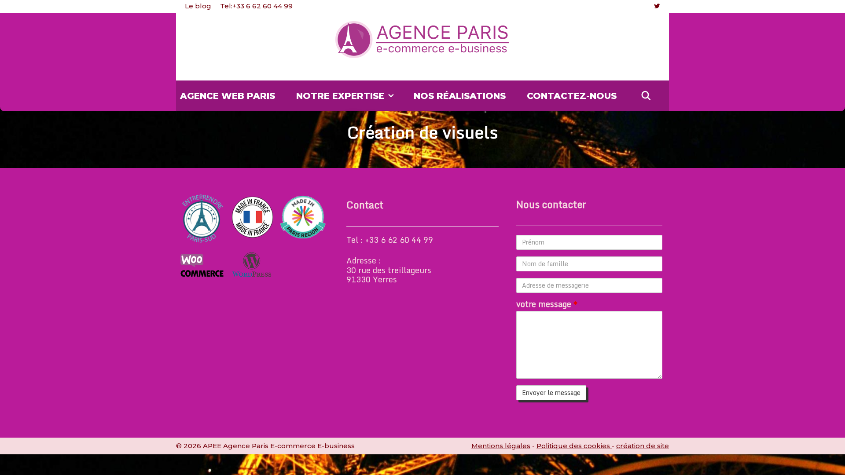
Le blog (198, 6)
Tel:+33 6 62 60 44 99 (256, 6)
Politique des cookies (574, 446)
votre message (546, 304)
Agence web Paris (227, 96)
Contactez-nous (572, 96)
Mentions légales (500, 446)
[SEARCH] (646, 95)
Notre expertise (340, 96)
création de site (642, 446)
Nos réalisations (460, 96)
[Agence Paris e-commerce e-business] (422, 39)
